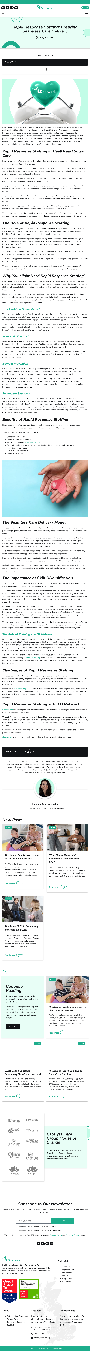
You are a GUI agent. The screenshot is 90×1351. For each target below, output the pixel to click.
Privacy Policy (55, 1235)
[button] (87, 13)
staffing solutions (32, 442)
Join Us (65, 1275)
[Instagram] (12, 7)
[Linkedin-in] (3, 7)
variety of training (32, 657)
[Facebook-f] (7, 7)
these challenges (21, 688)
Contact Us (67, 1281)
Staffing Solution (69, 1270)
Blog (8, 827)
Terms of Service (73, 1235)
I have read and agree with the (37, 1226)
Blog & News (67, 1278)
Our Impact (67, 1272)
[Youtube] (16, 7)
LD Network (7, 709)
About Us (66, 1267)
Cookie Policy (12, 1325)
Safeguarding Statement (17, 1316)
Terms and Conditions (16, 1322)
